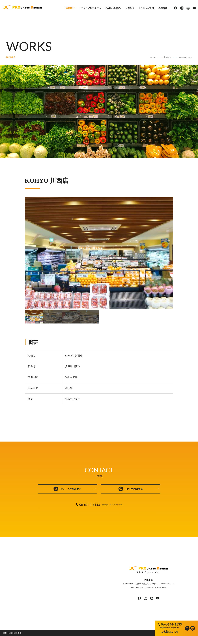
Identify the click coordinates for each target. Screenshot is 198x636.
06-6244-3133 (171, 624)
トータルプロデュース (90, 8)
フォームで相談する (70, 489)
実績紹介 (70, 8)
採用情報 (162, 8)
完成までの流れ (113, 8)
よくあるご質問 (146, 8)
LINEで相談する (134, 489)
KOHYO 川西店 (185, 57)
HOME (153, 57)
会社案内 (129, 8)
